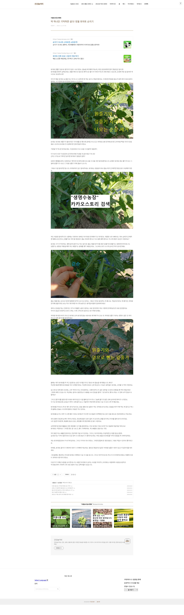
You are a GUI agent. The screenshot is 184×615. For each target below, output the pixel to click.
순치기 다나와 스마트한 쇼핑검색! (65, 42)
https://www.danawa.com (61, 39)
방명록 (146, 4)
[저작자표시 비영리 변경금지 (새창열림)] (73, 474)
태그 (124, 4)
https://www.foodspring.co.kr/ (63, 53)
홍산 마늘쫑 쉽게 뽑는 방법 (58, 492)
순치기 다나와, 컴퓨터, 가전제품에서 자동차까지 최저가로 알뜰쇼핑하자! (76, 44)
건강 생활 (86, 4)
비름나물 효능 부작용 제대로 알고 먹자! (61, 486)
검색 (58, 589)
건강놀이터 (38, 3)
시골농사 (74, 4)
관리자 (98, 602)
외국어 (113, 4)
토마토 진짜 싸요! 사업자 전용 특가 (66, 56)
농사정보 (60, 482)
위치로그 (139, 4)
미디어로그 (131, 4)
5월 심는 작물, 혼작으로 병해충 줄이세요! (61, 494)
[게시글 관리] (60, 474)
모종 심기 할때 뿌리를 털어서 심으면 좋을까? (62, 488)
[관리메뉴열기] (180, 3)
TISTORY (92, 602)
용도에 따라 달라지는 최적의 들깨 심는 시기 (62, 490)
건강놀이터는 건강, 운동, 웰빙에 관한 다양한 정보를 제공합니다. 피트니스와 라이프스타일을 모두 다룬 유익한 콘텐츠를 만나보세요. (89, 543)
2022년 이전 (101, 4)
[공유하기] (58, 474)
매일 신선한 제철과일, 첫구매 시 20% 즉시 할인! (68, 58)
